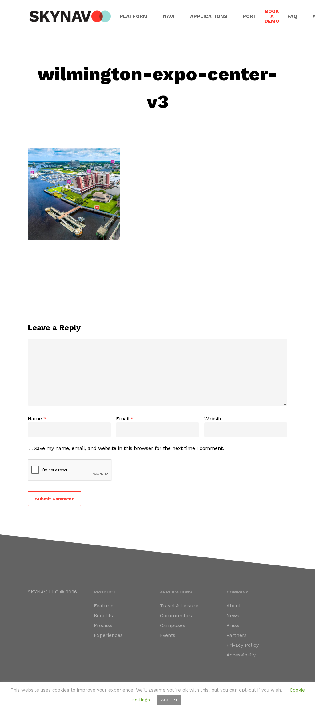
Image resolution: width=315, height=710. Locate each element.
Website (213, 419)
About (233, 606)
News (232, 615)
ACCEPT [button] (169, 700)
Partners (236, 635)
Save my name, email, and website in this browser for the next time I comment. (129, 448)
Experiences (108, 635)
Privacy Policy (242, 645)
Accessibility (241, 655)
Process (103, 625)
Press (232, 625)
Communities (176, 615)
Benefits (103, 615)
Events (167, 635)
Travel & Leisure (179, 606)
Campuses (172, 625)
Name (37, 419)
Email (125, 419)
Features (104, 606)
